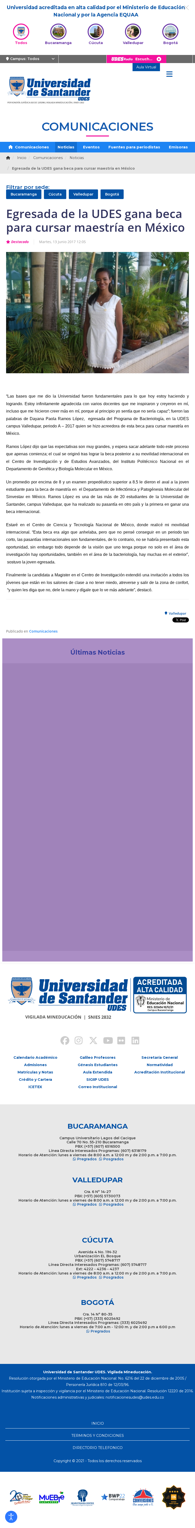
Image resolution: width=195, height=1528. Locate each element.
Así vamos (20, 936)
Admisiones (35, 1065)
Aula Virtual (146, 67)
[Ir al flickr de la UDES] (118, 1041)
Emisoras (178, 147)
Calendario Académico (35, 1057)
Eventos (91, 147)
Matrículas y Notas (35, 1072)
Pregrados (87, 1159)
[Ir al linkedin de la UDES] (133, 1041)
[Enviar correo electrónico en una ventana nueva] (135, 1397)
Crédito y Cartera (35, 1079)
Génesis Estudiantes (98, 1065)
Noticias (66, 147)
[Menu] (169, 74)
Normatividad (160, 1065)
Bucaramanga (24, 194)
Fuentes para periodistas (134, 147)
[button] (11, 1517)
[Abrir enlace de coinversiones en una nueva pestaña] (113, 1497)
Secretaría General (159, 1057)
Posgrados (113, 1159)
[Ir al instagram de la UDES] (76, 1041)
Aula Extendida (97, 1072)
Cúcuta (55, 194)
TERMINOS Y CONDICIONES (97, 1435)
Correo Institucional (97, 1087)
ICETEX (35, 1087)
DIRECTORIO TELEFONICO (98, 1447)
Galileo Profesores (98, 1057)
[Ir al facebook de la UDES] (62, 1041)
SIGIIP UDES (97, 1079)
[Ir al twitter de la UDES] (90, 1041)
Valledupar (83, 194)
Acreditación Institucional (159, 1072)
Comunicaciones (31, 147)
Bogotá (112, 194)
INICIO (97, 1423)
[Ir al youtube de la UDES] (104, 1041)
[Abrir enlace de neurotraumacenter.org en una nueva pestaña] (52, 1497)
